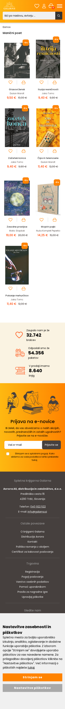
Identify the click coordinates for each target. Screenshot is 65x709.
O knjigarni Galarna (32, 531)
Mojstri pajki (48, 226)
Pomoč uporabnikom (32, 587)
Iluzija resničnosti (48, 89)
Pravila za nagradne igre (33, 592)
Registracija (32, 571)
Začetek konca (17, 158)
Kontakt (32, 541)
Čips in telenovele (48, 158)
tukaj (31, 668)
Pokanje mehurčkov (17, 295)
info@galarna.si (37, 511)
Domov (7, 27)
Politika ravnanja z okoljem (32, 547)
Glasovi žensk (17, 89)
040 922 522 (38, 506)
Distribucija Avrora (32, 536)
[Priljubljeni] (36, 6)
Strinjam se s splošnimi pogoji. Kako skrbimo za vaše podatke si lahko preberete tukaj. (34, 457)
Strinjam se (32, 677)
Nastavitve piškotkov (32, 688)
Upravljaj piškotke (32, 597)
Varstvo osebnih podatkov (32, 582)
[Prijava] (44, 6)
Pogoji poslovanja (32, 577)
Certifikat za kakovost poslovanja (32, 552)
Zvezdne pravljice (17, 226)
